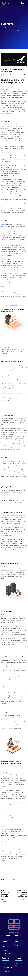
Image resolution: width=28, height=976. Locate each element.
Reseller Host (6, 953)
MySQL (3, 224)
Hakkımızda (18, 941)
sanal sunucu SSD (6, 945)
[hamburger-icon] (23, 3)
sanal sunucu (6, 941)
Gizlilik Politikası (7, 967)
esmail (6, 74)
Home (2, 27)
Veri (13, 74)
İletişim (17, 945)
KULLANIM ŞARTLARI (6, 971)
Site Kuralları (6, 964)
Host (4, 950)
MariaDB (8, 879)
